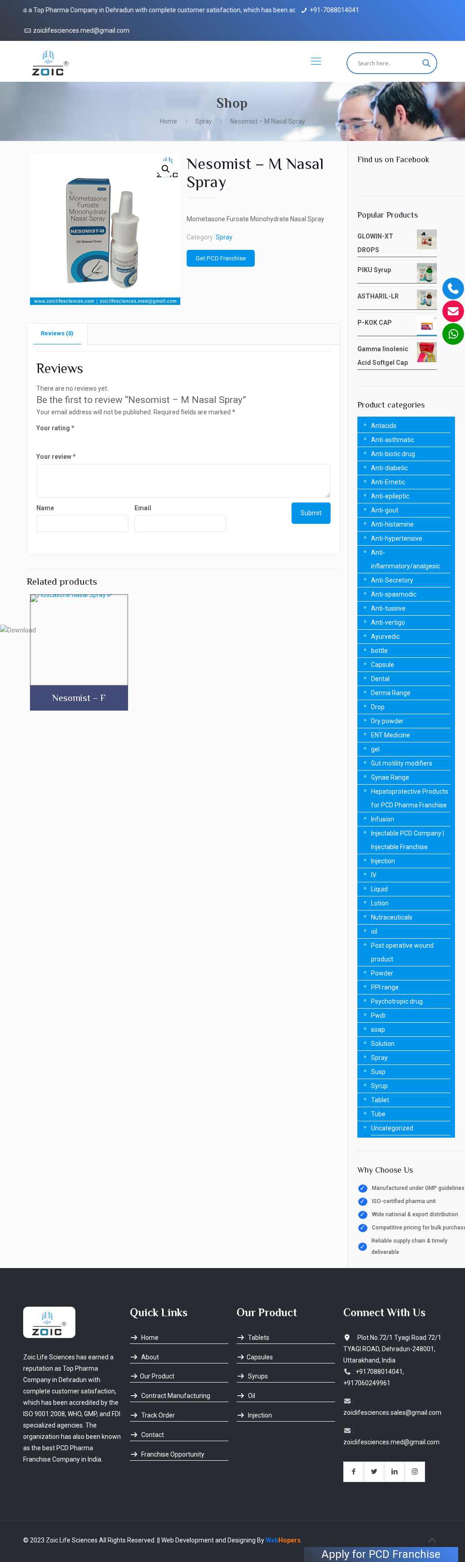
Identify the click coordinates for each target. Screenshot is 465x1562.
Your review (56, 456)
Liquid (379, 889)
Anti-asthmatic (392, 439)
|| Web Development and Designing (206, 1540)
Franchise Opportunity (172, 1454)
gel (375, 749)
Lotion (380, 903)
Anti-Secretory (392, 580)
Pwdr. (379, 1015)
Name (45, 508)
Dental (380, 678)
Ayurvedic (385, 636)
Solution (383, 1043)
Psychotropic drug (397, 1001)
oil (374, 931)
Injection (383, 861)
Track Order (157, 1415)
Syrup (379, 1085)
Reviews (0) (57, 333)
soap (378, 1029)
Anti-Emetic (388, 482)
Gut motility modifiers (401, 763)
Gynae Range (390, 777)
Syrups (257, 1376)
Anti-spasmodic (393, 594)
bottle (379, 650)
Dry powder (387, 721)
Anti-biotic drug (393, 454)
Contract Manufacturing (175, 1395)
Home (168, 121)
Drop (378, 707)
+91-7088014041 (334, 10)
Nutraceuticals (391, 917)
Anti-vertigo (388, 622)
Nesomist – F (79, 697)
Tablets (258, 1337)
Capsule (382, 664)
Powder (382, 973)
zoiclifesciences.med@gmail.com (81, 30)
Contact (152, 1434)
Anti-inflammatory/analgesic (405, 559)
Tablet (380, 1100)
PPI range (385, 987)
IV (373, 875)
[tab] (57, 333)
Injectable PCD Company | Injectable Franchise (407, 840)
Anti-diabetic (389, 468)
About (149, 1357)
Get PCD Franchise (221, 258)
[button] (166, 169)
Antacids (383, 425)
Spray (203, 121)
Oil (251, 1395)
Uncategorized (392, 1128)
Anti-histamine (392, 524)
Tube (378, 1114)
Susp (378, 1071)
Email (142, 508)
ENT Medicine (390, 735)
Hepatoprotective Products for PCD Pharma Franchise (409, 798)
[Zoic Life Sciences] (50, 61)
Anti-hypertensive (396, 538)
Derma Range (391, 692)
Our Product (157, 1376)
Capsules (260, 1357)
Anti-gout (384, 510)
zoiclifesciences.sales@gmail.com (392, 1412)
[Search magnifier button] (426, 63)
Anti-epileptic (390, 496)
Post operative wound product (402, 952)
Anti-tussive (388, 608)
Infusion (382, 819)
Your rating (55, 428)
